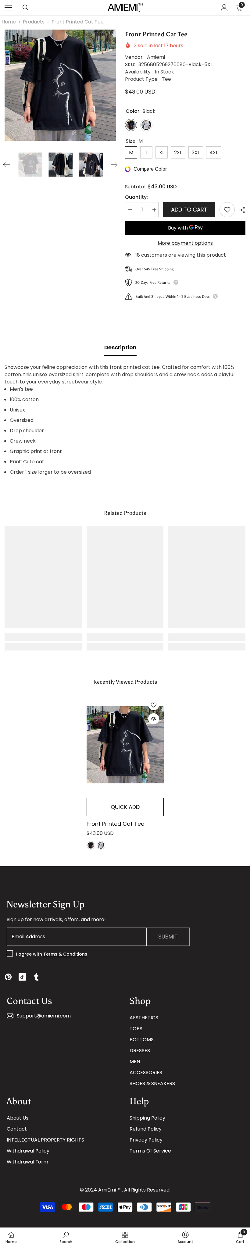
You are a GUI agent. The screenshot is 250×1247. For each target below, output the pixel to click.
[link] (43, 637)
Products (34, 21)
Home (9, 21)
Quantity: (136, 197)
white (101, 845)
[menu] (8, 7)
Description (120, 347)
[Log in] (224, 7)
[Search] (25, 7)
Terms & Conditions (65, 954)
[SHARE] (240, 210)
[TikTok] (22, 976)
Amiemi (156, 57)
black (91, 845)
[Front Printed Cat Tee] (125, 745)
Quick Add (125, 807)
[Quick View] (153, 718)
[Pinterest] (8, 976)
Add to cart (189, 209)
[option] (60, 85)
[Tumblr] (36, 976)
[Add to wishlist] (227, 209)
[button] (6, 164)
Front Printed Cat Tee (115, 824)
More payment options (185, 243)
